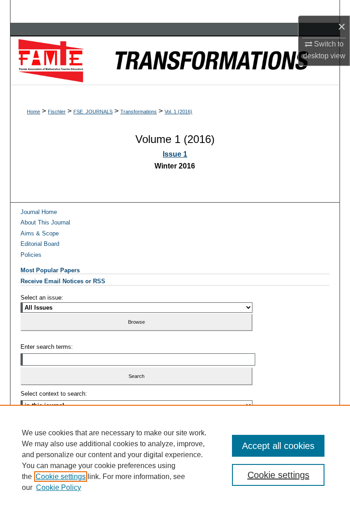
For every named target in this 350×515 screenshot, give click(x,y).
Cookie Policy (58, 487)
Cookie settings (61, 476)
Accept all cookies (278, 446)
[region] (175, 460)
